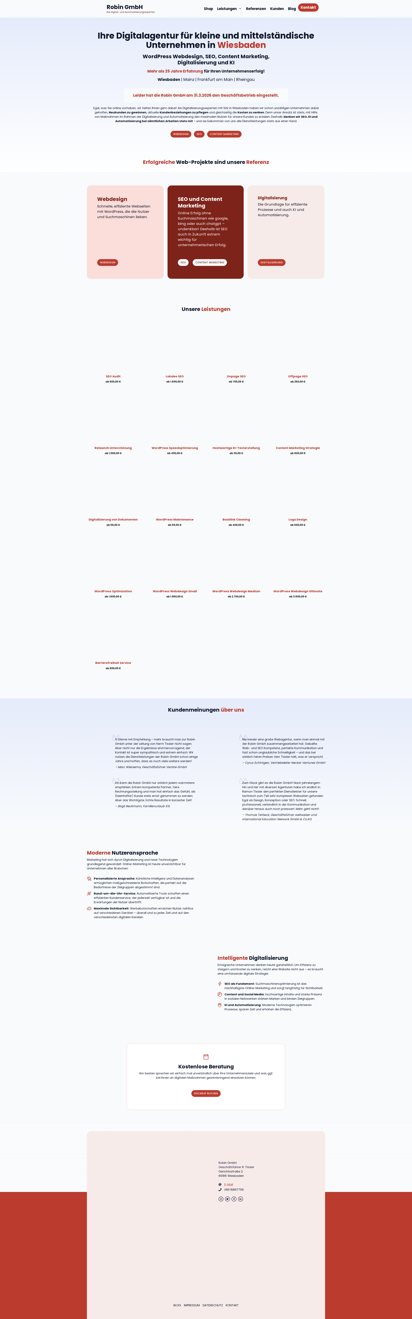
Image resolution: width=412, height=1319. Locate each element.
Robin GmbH (125, 7)
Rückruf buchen (206, 1093)
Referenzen (256, 8)
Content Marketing (224, 134)
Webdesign (181, 134)
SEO (199, 134)
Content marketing (209, 262)
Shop (208, 8)
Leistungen (227, 8)
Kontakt (308, 7)
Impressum (192, 1305)
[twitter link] (227, 1199)
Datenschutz (213, 1305)
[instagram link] (221, 1199)
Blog (292, 8)
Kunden (277, 8)
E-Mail (228, 1184)
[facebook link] (234, 1199)
